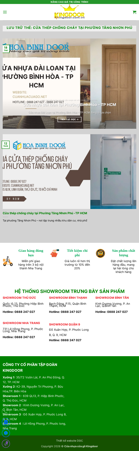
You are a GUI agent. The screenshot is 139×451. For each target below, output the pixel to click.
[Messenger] (6, 434)
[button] (5, 12)
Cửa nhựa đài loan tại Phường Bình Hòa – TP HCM (69, 104)
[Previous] (10, 84)
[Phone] (6, 412)
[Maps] (6, 444)
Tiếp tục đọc (69, 119)
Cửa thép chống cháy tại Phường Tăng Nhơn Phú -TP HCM (45, 213)
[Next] (129, 84)
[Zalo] (6, 423)
